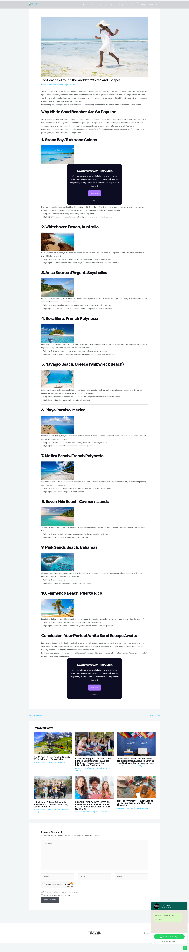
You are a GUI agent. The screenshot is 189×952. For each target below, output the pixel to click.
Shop (113, 5)
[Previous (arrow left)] (4, 950)
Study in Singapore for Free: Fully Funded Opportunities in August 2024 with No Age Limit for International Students (92, 762)
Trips (66, 84)
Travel (60, 84)
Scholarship (93, 768)
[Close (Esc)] (33, 945)
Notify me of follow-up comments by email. (61, 892)
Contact (129, 5)
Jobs (132, 766)
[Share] (23, 945)
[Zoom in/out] (4, 945)
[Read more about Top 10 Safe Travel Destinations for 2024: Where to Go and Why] (53, 743)
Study (100, 768)
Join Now (94, 193)
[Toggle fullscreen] (14, 945)
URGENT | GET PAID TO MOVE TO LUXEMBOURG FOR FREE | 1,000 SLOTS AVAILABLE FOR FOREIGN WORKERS (92, 805)
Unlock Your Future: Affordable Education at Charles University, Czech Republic (51, 804)
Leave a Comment (49, 84)
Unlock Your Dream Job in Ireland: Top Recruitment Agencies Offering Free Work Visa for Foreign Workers (135, 760)
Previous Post (36, 715)
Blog (121, 5)
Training (92, 812)
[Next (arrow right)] (14, 950)
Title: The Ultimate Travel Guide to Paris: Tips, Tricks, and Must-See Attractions (135, 802)
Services (103, 5)
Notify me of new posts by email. (56, 895)
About (93, 5)
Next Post (155, 715)
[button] (148, 4)
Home (85, 5)
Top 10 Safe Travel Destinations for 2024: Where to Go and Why (53, 758)
